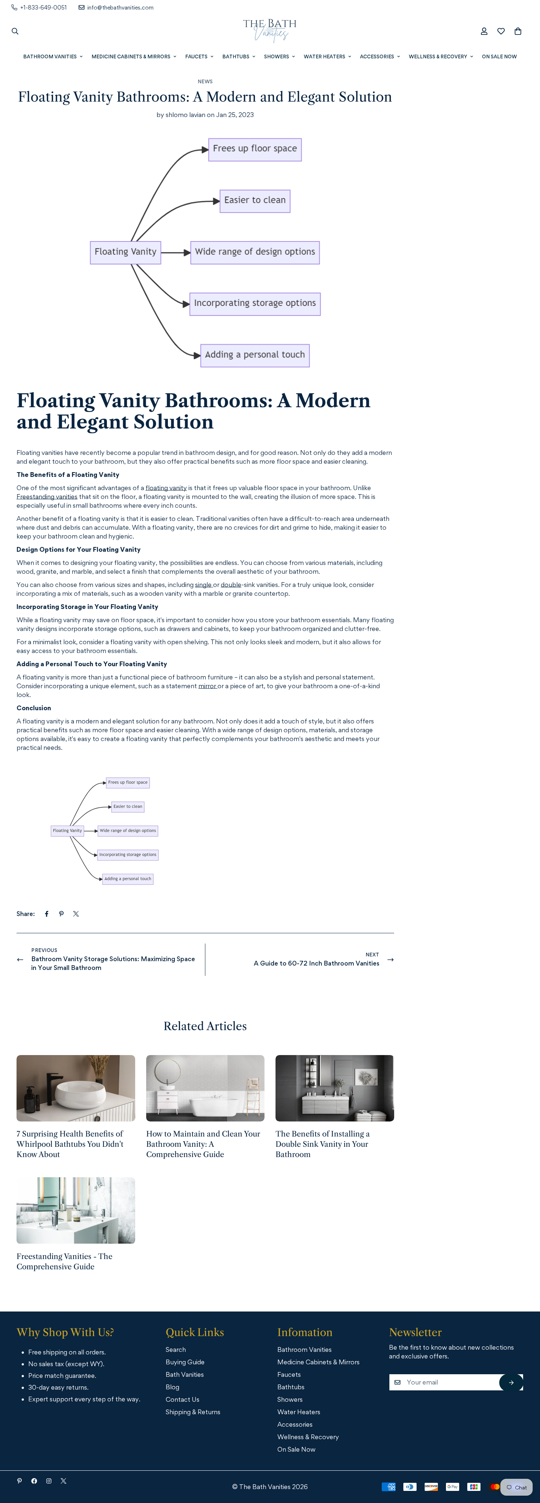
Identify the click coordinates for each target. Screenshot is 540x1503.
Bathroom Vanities (50, 56)
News (205, 81)
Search (176, 1349)
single (204, 584)
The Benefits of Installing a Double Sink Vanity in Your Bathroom (323, 1144)
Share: (26, 914)
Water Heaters (324, 56)
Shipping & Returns (193, 1412)
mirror (207, 686)
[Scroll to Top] (524, 1462)
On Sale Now (499, 56)
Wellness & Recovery (438, 56)
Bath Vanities (185, 1374)
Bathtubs (235, 56)
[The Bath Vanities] (270, 31)
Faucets (196, 56)
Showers (276, 56)
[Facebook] (46, 914)
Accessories (377, 56)
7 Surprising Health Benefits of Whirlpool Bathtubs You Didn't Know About (70, 1144)
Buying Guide (185, 1362)
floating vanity (166, 488)
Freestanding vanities (47, 496)
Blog (172, 1387)
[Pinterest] (61, 914)
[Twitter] (76, 914)
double (231, 584)
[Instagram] (49, 1481)
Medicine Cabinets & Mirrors (130, 56)
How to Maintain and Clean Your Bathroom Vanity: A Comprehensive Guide (203, 1144)
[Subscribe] (511, 1382)
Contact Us (182, 1399)
